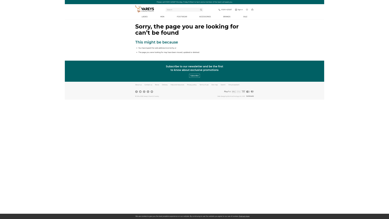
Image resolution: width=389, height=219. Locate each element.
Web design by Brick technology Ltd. (229, 96)
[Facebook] (136, 92)
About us (138, 85)
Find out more (244, 216)
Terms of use (204, 85)
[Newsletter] (152, 92)
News (157, 85)
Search (223, 85)
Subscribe (194, 76)
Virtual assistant (233, 85)
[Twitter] (140, 92)
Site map (214, 85)
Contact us (148, 85)
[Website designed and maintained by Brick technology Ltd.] (250, 96)
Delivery (165, 85)
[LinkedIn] (148, 92)
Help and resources (177, 85)
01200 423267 (170, 2)
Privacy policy (192, 85)
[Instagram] (144, 92)
